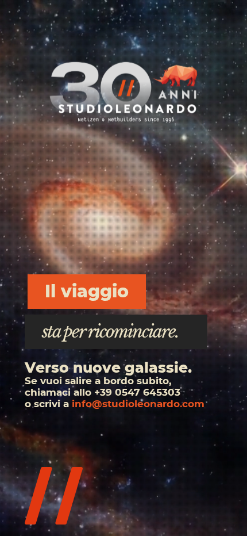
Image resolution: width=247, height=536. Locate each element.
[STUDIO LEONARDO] (123, 92)
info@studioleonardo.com (138, 403)
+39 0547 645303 (137, 392)
